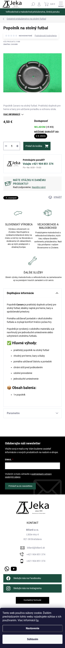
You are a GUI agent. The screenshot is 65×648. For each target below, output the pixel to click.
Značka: (10, 44)
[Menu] (61, 4)
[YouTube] (14, 568)
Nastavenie (32, 628)
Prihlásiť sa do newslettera (20, 486)
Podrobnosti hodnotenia (46, 35)
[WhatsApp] (6, 568)
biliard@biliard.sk (36, 547)
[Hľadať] (33, 4)
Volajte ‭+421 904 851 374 (38, 163)
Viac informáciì (11, 114)
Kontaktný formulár (32, 600)
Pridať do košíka (34, 146)
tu (37, 620)
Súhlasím (32, 639)
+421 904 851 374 (35, 554)
